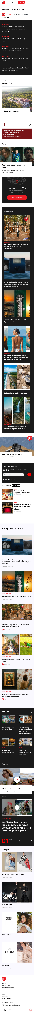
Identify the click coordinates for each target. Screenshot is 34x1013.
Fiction (9, 1005)
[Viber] (10, 18)
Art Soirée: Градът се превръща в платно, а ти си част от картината (15, 49)
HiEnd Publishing (11, 1004)
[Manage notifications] (30, 1010)
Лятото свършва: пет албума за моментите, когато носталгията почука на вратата (15, 28)
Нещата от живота (8, 987)
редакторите (9, 14)
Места (4, 983)
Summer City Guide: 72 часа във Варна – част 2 (15, 39)
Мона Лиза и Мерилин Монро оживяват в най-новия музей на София (15, 68)
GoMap (22, 2)
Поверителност (6, 998)
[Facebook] (8, 18)
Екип (3, 994)
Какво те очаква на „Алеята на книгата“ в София (16, 58)
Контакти (5, 996)
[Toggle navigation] (30, 2)
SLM (19, 1005)
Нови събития (5, 5)
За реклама (5, 992)
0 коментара (26, 14)
